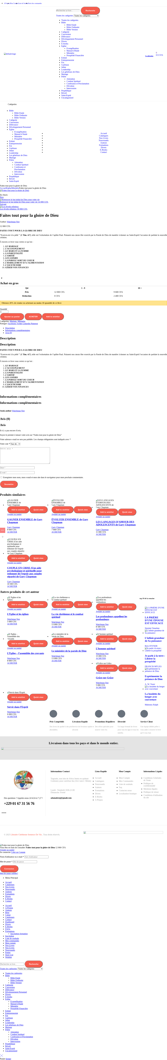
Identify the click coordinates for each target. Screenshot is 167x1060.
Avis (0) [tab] (5, 419)
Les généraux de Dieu (70, 72)
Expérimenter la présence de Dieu (154, 677)
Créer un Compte (18, 852)
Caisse (8, 915)
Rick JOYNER (151, 646)
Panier (7, 952)
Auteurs (8, 892)
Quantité (3, 309)
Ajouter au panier (12, 317)
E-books (64, 44)
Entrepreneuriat (67, 60)
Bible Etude (71, 25)
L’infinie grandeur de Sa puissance (154, 639)
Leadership (65, 69)
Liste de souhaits (12, 938)
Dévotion (70, 86)
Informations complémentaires (17, 330)
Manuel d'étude (73, 51)
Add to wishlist (53, 317)
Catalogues (9, 884)
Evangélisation (73, 48)
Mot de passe (6, 862)
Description (10, 328)
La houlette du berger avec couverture (152, 696)
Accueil (3, 188)
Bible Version (72, 29)
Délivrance (65, 37)
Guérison (65, 65)
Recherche (90, 11)
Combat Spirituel (73, 81)
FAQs (7, 929)
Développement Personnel (72, 39)
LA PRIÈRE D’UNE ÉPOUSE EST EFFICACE (154, 620)
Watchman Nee (13, 222)
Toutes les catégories (69, 20)
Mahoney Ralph (151, 705)
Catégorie (65, 32)
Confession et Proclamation (78, 84)
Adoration (71, 79)
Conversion (66, 34)
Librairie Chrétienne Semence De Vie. (26, 834)
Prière (63, 76)
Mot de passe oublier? (9, 873)
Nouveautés (10, 889)
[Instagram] (157, 3)
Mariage (64, 74)
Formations (9, 894)
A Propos (9, 908)
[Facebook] (148, 3)
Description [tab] (8, 338)
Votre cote (5, 444)
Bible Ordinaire (73, 27)
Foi (62, 62)
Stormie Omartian (152, 628)
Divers (64, 41)
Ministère (70, 53)
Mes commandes (12, 941)
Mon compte (10, 943)
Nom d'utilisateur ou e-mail (12, 857)
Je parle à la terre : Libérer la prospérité (155, 658)
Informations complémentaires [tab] (20, 396)
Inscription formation (19, 934)
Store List (9, 955)
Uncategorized (67, 98)
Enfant (64, 58)
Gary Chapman (13, 527)
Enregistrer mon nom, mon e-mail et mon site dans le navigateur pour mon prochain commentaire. (43, 477)
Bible (63, 22)
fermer (8, 1059)
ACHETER (33, 317)
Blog (7, 912)
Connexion (9, 869)
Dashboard (9, 922)
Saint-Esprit (66, 95)
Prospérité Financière (75, 55)
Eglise (63, 46)
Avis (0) (8, 333)
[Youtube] (161, 3)
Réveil (64, 93)
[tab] (86, 328)
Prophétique (66, 91)
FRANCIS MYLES (153, 666)
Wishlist (8, 957)
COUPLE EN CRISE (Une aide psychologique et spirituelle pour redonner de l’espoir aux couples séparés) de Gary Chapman (24, 572)
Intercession (71, 88)
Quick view (38, 510)
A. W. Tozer (150, 684)
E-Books (9, 899)
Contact (8, 901)
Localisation (149, 56)
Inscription (9, 936)
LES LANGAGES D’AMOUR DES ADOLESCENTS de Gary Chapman (116, 523)
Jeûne (63, 67)
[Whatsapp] (152, 3)
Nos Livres (9, 887)
